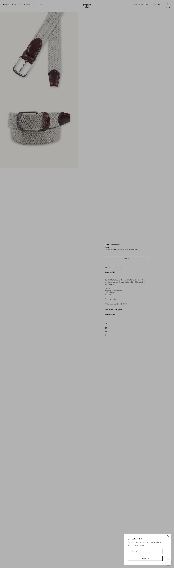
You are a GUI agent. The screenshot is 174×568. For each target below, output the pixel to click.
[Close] (168, 536)
